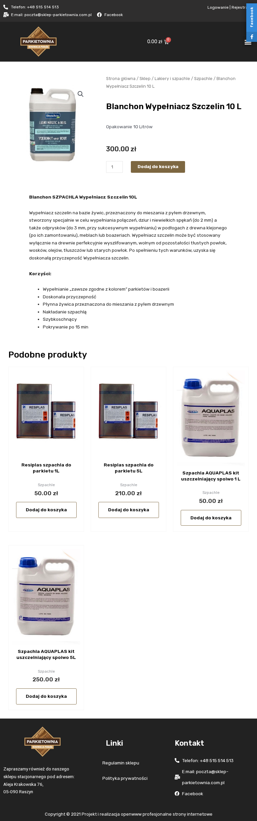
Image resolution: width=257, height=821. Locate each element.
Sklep (145, 78)
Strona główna (121, 78)
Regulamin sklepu (120, 762)
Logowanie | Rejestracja (230, 7)
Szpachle (203, 78)
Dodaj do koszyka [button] (46, 509)
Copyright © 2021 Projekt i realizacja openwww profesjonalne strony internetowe (128, 814)
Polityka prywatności (125, 778)
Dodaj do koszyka (158, 166)
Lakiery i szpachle (172, 78)
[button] (81, 94)
